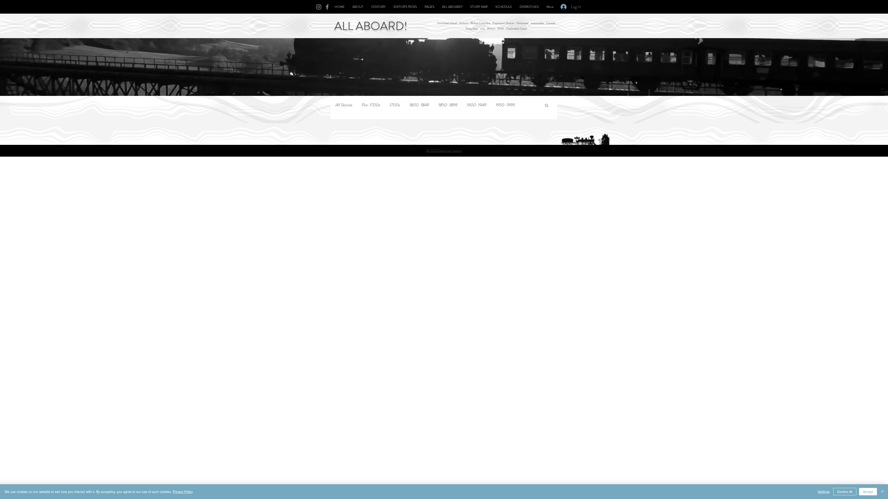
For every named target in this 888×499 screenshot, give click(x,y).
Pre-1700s (370, 105)
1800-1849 (419, 105)
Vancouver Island (447, 23)
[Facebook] (327, 6)
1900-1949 (476, 105)
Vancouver (522, 23)
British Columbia (480, 23)
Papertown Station (503, 23)
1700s (394, 105)
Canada (550, 23)
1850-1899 (447, 105)
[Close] (882, 491)
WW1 (500, 28)
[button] (546, 105)
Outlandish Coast (516, 28)
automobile (537, 23)
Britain (491, 28)
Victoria (463, 23)
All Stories (343, 105)
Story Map (472, 28)
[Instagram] (318, 6)
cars (482, 28)
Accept (868, 491)
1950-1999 (505, 105)
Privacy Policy (183, 491)
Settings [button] (823, 491)
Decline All (844, 491)
